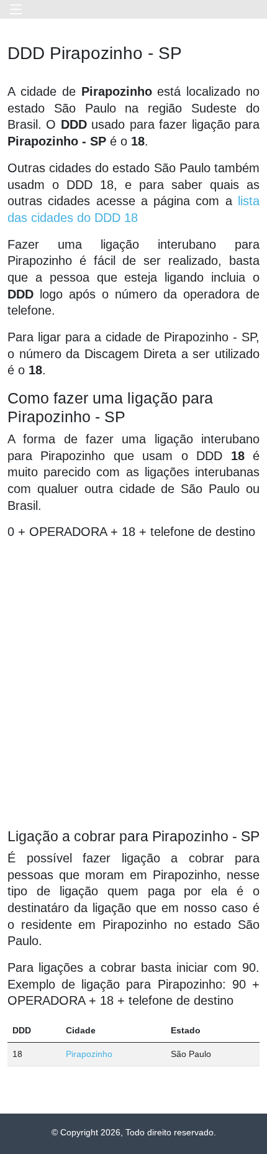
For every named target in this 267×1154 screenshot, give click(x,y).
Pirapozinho (89, 1054)
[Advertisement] (133, 684)
